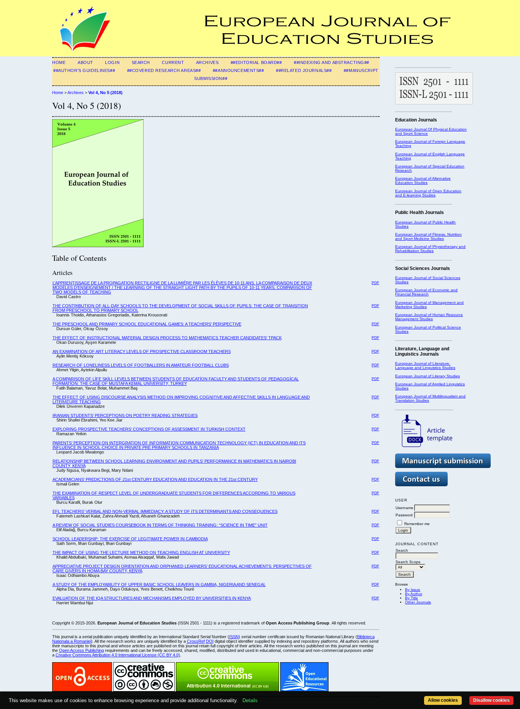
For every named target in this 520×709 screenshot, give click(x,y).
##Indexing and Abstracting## (331, 62)
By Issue (412, 590)
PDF (375, 283)
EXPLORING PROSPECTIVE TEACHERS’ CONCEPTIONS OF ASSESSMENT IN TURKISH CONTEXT (149, 429)
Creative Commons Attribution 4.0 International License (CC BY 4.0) (118, 655)
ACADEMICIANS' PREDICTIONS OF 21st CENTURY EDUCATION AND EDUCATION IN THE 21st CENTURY (155, 479)
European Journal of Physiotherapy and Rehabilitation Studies (430, 248)
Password (404, 515)
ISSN (234, 636)
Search (141, 62)
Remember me (417, 524)
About (85, 62)
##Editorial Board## (256, 62)
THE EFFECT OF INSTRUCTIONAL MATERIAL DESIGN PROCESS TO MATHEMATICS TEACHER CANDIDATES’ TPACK (167, 337)
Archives (207, 62)
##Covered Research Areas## (164, 70)
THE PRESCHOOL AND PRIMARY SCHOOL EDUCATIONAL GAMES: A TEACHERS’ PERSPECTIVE (147, 324)
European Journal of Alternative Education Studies (423, 180)
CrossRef (196, 641)
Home (58, 62)
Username (404, 508)
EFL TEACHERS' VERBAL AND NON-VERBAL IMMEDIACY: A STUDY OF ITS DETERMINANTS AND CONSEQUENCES (165, 511)
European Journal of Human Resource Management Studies (429, 317)
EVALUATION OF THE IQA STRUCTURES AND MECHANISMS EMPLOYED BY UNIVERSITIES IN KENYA (152, 598)
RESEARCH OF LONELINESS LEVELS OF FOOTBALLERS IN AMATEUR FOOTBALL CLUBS (141, 365)
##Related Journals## (304, 70)
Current (173, 62)
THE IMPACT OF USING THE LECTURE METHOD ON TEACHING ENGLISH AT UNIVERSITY (141, 552)
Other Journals (418, 602)
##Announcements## (238, 70)
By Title (411, 598)
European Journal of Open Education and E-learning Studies (428, 193)
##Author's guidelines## (84, 70)
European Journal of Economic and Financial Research (426, 292)
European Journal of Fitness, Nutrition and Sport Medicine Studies (428, 236)
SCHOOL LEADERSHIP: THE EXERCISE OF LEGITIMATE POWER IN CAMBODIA (130, 539)
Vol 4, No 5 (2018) (105, 92)
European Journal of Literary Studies (427, 376)
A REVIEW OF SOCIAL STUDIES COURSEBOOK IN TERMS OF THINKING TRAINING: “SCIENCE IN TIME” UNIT (160, 525)
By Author (413, 594)
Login (112, 62)
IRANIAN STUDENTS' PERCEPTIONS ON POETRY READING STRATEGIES (125, 415)
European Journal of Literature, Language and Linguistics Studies (425, 365)
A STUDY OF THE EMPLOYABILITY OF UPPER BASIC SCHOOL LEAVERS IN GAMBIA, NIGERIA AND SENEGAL (159, 584)
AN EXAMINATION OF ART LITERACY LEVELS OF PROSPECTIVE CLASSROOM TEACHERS (142, 351)
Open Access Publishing (81, 650)
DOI (210, 641)
